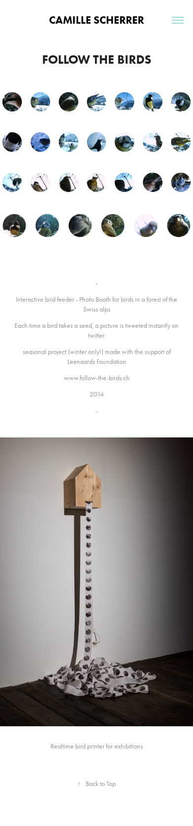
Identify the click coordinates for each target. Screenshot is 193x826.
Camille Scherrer (96, 20)
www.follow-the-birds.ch (97, 378)
